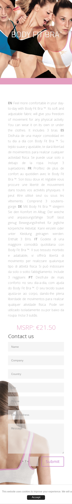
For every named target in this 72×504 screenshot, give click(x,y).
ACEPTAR (36, 497)
